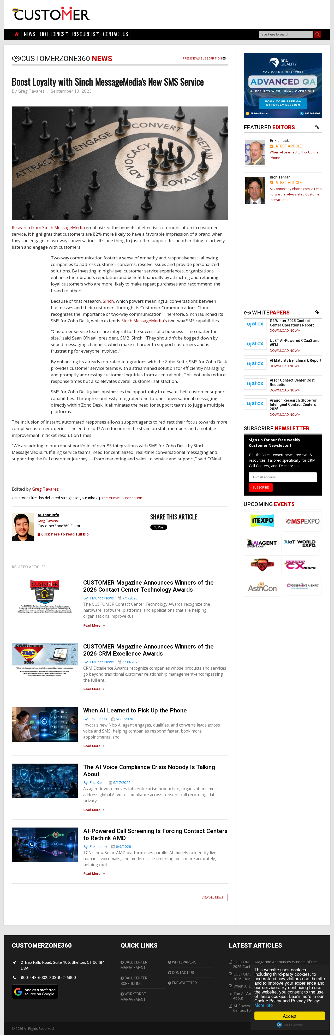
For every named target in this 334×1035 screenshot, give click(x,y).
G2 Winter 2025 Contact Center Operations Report (292, 323)
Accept (289, 1016)
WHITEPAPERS (183, 962)
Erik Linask (279, 141)
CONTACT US (115, 34)
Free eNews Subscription (203, 58)
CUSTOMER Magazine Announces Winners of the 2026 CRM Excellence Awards (148, 650)
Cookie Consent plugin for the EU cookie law (290, 1025)
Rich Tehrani (280, 177)
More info (263, 1005)
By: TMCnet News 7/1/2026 (110, 598)
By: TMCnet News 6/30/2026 (111, 661)
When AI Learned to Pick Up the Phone (135, 710)
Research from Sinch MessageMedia (48, 227)
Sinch (108, 301)
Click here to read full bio (64, 534)
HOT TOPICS (52, 34)
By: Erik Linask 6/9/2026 (107, 846)
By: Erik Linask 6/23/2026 (108, 718)
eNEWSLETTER (184, 983)
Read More (91, 625)
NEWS (29, 34)
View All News (212, 897)
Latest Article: (288, 146)
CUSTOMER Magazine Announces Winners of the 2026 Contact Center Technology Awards (148, 586)
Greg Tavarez (31, 91)
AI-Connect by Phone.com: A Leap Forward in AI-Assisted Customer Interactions (296, 194)
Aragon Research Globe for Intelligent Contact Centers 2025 (293, 404)
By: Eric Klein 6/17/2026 (106, 782)
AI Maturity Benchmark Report (295, 360)
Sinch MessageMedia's (144, 321)
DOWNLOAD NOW (284, 330)
